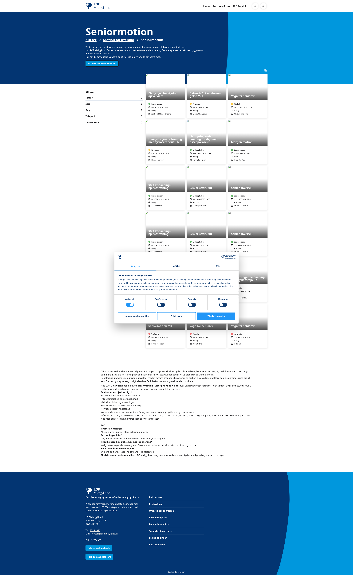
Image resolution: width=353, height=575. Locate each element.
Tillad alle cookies (216, 316)
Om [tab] (218, 266)
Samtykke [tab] (135, 266)
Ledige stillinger (158, 537)
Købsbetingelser (158, 517)
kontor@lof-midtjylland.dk (104, 533)
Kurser (206, 6)
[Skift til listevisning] (266, 70)
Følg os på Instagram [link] (99, 556)
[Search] (255, 6)
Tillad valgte (176, 316)
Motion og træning (118, 40)
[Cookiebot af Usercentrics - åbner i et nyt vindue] (223, 257)
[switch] (161, 305)
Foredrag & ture (221, 6)
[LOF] (105, 6)
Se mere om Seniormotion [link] (102, 63)
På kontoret (155, 497)
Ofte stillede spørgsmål (162, 510)
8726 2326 (95, 530)
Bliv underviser (157, 544)
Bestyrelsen (155, 504)
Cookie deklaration (176, 572)
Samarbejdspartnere (160, 531)
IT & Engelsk (240, 6)
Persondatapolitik (159, 524)
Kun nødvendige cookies (137, 316)
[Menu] (263, 6)
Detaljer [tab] (176, 266)
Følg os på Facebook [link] (99, 548)
